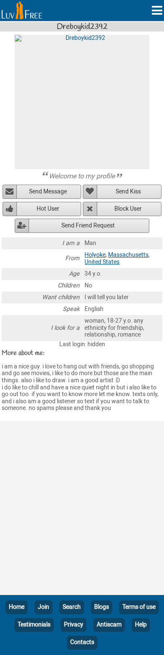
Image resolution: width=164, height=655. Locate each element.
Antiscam (109, 624)
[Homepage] (22, 10)
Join (43, 607)
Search (72, 607)
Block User (128, 208)
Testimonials (34, 624)
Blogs (101, 607)
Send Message (48, 191)
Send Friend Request (88, 225)
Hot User (48, 208)
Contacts (82, 642)
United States (102, 262)
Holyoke (95, 254)
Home (16, 607)
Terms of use (139, 607)
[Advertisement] (82, 510)
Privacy (73, 624)
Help (141, 624)
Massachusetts (128, 254)
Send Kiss (128, 191)
